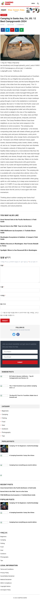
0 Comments (20, 24)
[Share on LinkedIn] (17, 30)
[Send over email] (21, 30)
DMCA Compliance (6, 583)
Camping (3, 15)
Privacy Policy (4, 572)
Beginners (5, 411)
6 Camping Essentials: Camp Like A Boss (21, 455)
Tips (3, 436)
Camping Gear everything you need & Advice (23, 465)
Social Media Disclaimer (7, 576)
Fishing (4, 418)
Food (3, 422)
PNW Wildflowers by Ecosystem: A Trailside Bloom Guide (17, 495)
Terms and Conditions (6, 569)
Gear (3, 425)
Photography (6, 432)
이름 (2, 287)
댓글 (2, 265)
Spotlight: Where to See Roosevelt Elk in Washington (18, 250)
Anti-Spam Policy (5, 590)
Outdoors (5, 429)
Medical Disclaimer (6, 579)
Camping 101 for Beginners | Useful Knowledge (23, 446)
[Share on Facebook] (3, 30)
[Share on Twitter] (7, 30)
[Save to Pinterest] (12, 30)
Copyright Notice (5, 586)
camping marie (22, 598)
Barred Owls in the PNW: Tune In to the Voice (16, 226)
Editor (2, 24)
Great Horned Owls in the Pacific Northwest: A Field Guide (18, 488)
